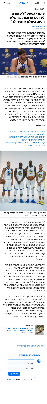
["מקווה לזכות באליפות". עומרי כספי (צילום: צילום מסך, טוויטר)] (23, 63)
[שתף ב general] (4, 3)
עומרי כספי (41, 346)
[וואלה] (23, 3)
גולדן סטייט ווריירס (23, 346)
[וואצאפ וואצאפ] (8, 3)
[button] (37, 3)
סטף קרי (33, 346)
